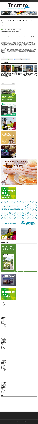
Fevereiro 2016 (3, 369)
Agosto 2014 (3, 388)
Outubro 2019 (3, 328)
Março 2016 (3, 368)
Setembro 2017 (3, 349)
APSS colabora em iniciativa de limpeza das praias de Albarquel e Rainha (28, 74)
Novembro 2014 (3, 385)
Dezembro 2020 (3, 314)
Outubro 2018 (3, 341)
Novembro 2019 (3, 327)
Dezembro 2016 (3, 359)
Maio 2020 (2, 321)
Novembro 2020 (3, 315)
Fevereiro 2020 (3, 324)
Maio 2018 (2, 346)
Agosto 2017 (3, 350)
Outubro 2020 (3, 316)
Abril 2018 (2, 347)
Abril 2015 (2, 380)
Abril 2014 (2, 392)
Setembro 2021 (3, 304)
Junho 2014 (3, 390)
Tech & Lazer (3, 25)
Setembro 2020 (3, 317)
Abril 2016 (2, 367)
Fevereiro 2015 (3, 382)
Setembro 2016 (3, 362)
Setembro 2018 (3, 342)
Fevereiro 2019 (3, 337)
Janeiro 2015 (3, 383)
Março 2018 (3, 348)
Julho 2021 (2, 306)
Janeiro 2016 (3, 370)
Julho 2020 (2, 319)
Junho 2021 (3, 307)
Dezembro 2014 (3, 384)
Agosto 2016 (3, 363)
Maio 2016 (2, 366)
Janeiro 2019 (3, 338)
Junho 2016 (3, 365)
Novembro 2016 (3, 360)
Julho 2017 (2, 351)
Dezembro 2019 (3, 326)
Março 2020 (3, 323)
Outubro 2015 (3, 373)
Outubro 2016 (3, 361)
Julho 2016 (2, 364)
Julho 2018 (2, 344)
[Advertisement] (8, 403)
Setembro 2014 (3, 387)
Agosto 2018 (3, 343)
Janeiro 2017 (3, 358)
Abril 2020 (2, 322)
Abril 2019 (2, 335)
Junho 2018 (3, 345)
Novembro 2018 (3, 340)
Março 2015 (3, 381)
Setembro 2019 (3, 329)
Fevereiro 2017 (3, 357)
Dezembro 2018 (3, 339)
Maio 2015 (2, 379)
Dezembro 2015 (3, 371)
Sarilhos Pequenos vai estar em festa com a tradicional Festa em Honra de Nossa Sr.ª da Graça (6, 75)
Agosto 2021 (3, 305)
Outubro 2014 (3, 386)
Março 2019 (3, 336)
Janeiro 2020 (3, 325)
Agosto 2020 (3, 318)
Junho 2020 (3, 320)
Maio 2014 (2, 391)
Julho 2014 (2, 389)
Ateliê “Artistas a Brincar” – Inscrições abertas (17, 74)
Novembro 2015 (3, 372)
